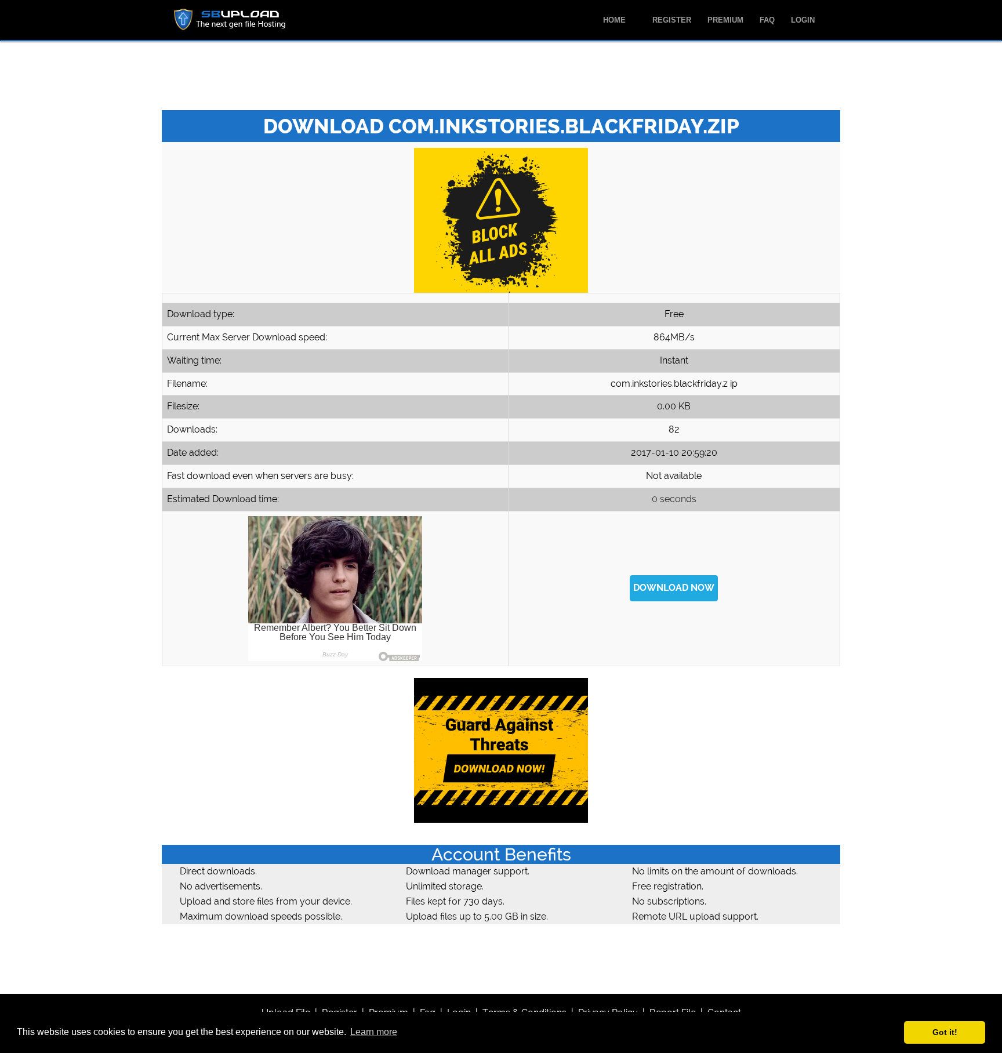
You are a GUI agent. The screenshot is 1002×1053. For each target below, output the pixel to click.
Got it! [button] (944, 1032)
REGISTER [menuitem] (671, 20)
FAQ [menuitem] (767, 20)
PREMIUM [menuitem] (725, 20)
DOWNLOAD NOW (673, 587)
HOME (615, 20)
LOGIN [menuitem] (803, 20)
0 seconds (674, 498)
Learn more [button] (373, 1032)
